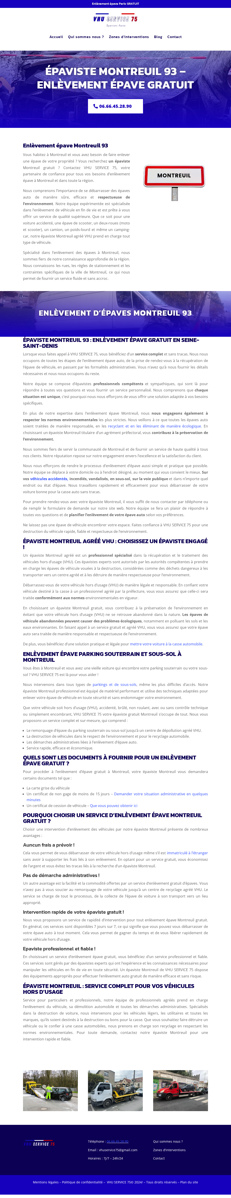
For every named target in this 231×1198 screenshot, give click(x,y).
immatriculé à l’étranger (187, 852)
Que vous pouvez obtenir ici (113, 805)
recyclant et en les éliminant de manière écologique (154, 426)
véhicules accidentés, (49, 478)
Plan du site (189, 1182)
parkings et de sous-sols (114, 684)
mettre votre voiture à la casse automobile (166, 644)
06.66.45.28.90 (115, 106)
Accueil (56, 36)
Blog (158, 36)
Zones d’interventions (129, 36)
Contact (174, 36)
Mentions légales (46, 1182)
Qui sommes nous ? (86, 36)
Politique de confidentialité (82, 1182)
